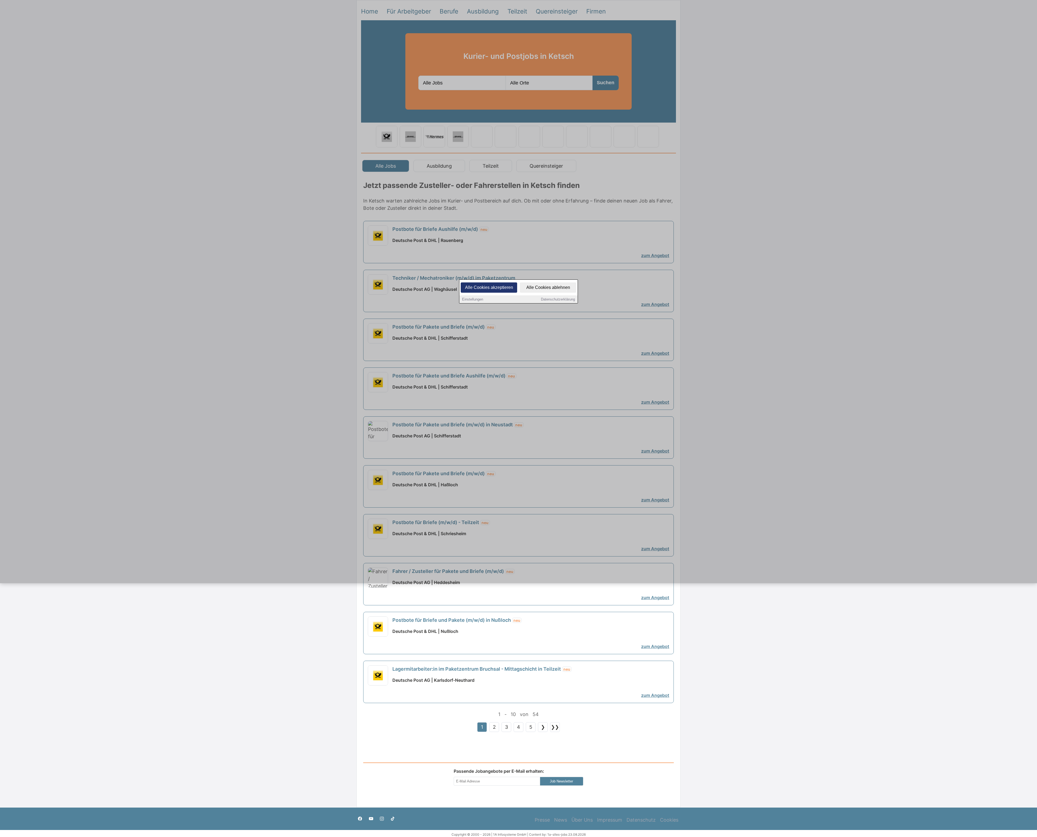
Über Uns (582, 820)
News (560, 820)
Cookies (669, 820)
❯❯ (555, 727)
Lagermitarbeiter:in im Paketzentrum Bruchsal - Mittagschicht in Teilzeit (481, 669)
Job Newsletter (561, 781)
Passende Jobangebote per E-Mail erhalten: (499, 771)
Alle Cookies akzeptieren (489, 287)
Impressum (609, 820)
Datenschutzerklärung (558, 299)
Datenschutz (641, 820)
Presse (542, 820)
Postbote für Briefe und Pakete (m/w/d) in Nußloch (456, 620)
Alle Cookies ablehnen (548, 287)
